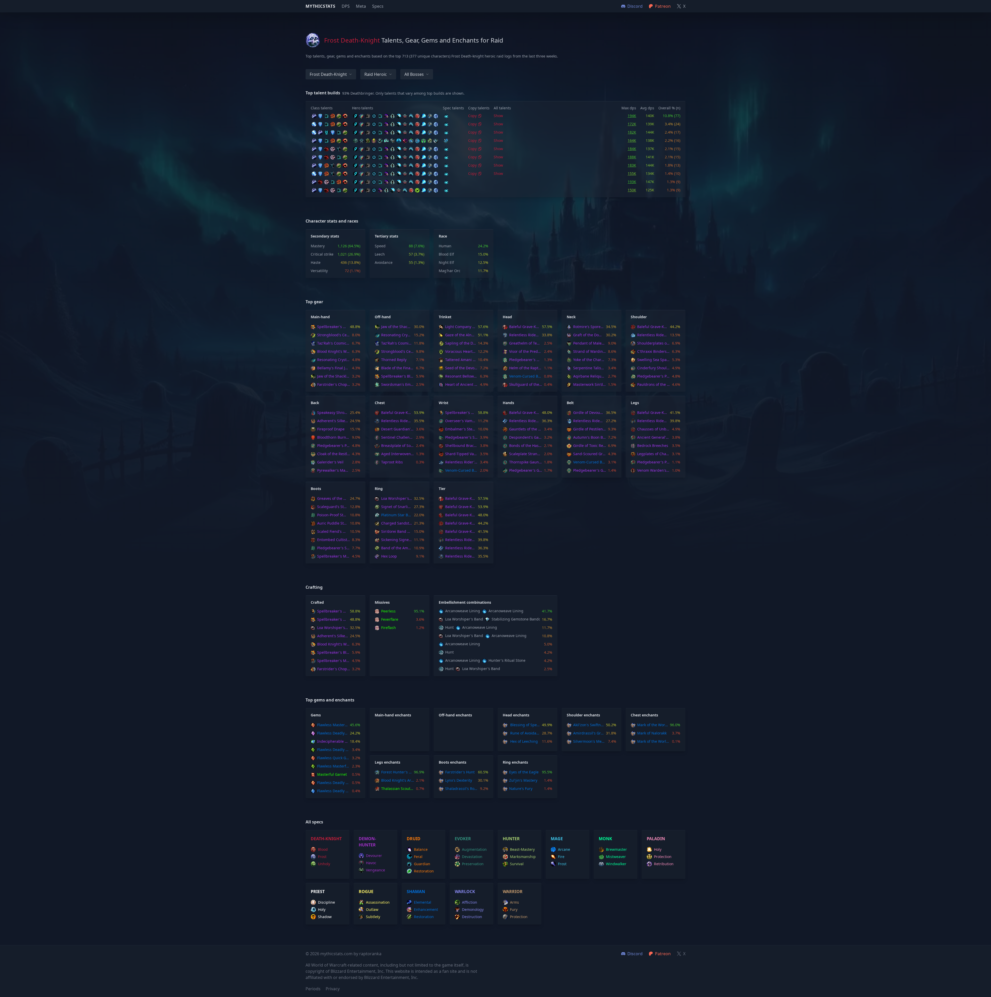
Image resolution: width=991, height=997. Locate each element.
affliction (469, 902)
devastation (472, 856)
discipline (326, 902)
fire (561, 856)
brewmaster (616, 849)
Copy (472, 115)
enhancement (426, 909)
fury (513, 909)
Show (498, 115)
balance (421, 849)
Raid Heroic (375, 74)
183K (632, 165)
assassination (378, 902)
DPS (346, 6)
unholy (324, 863)
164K (632, 140)
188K (632, 156)
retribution (664, 863)
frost (322, 856)
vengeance (375, 870)
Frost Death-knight (328, 74)
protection (663, 856)
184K (632, 148)
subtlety (373, 916)
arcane (564, 849)
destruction (472, 916)
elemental (422, 902)
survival (517, 863)
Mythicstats (320, 6)
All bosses (414, 74)
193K (632, 181)
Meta (361, 6)
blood (323, 849)
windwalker (616, 863)
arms (514, 902)
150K (632, 189)
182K (632, 132)
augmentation (474, 849)
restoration (424, 871)
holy (657, 849)
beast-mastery (522, 849)
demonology (473, 909)
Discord (635, 954)
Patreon (663, 954)
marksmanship (523, 856)
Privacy (333, 989)
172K (632, 123)
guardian (422, 863)
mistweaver (616, 856)
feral (418, 856)
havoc (371, 862)
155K (632, 173)
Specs (377, 6)
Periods (313, 989)
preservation (473, 863)
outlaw (372, 909)
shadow (325, 916)
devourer (374, 855)
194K (632, 115)
